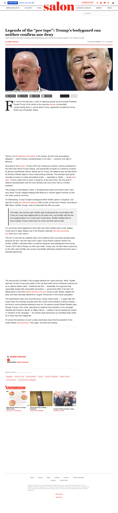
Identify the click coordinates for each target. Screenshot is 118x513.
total (24, 323)
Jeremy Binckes (12, 42)
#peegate (9, 376)
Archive (53, 480)
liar (27, 323)
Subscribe (12, 3)
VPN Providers (59, 494)
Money (99, 8)
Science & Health (84, 8)
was (18, 323)
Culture (28, 8)
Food (39, 8)
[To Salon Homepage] (59, 6)
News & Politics (12, 8)
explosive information (26, 156)
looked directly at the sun (36, 292)
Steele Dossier (64, 376)
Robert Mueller (31, 376)
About (40, 477)
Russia (40, 376)
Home (32, 477)
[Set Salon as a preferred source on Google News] (64, 96)
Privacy (66, 477)
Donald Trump (19, 376)
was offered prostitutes (28, 203)
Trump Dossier (11, 380)
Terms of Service (78, 477)
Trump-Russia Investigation (27, 380)
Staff (48, 477)
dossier (53, 104)
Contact (56, 477)
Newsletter (87, 3)
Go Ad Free (63, 480)
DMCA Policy (59, 497)
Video (109, 8)
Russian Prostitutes (51, 376)
